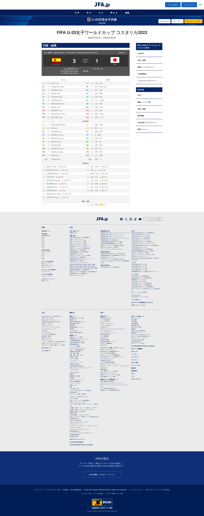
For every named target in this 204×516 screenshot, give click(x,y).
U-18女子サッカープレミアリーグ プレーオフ (143, 243)
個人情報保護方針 (76, 490)
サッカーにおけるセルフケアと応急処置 (80, 390)
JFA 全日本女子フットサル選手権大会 (141, 278)
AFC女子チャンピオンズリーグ (140, 256)
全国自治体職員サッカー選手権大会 (79, 252)
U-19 (43, 240)
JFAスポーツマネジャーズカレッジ (109, 364)
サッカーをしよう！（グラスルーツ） (52, 316)
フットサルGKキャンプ (106, 331)
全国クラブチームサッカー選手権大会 (80, 248)
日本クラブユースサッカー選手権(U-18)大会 (112, 245)
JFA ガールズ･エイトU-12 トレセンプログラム (112, 329)
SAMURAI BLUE (46, 235)
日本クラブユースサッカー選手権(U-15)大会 (112, 259)
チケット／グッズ (136, 365)
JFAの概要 (134, 320)
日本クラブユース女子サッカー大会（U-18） (143, 254)
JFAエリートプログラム (106, 323)
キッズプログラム (46, 332)
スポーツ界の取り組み (75, 420)
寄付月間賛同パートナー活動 (107, 376)
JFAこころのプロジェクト (107, 358)
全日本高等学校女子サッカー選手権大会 (142, 249)
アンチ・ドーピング (75, 383)
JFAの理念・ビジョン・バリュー (102, 474)
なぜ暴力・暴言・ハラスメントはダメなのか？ (82, 409)
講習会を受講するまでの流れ (77, 342)
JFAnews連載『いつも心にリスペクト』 (80, 415)
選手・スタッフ (177, 21)
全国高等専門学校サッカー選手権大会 (80, 270)
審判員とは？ (73, 320)
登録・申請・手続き (136, 327)
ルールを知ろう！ (136, 299)
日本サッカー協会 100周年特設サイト (141, 336)
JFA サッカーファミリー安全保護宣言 (80, 400)
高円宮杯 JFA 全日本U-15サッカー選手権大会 (113, 253)
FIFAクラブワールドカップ (77, 275)
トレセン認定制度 (105, 320)
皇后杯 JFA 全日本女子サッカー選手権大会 (143, 233)
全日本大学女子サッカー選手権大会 (141, 238)
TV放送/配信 (142, 74)
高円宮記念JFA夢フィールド (107, 341)
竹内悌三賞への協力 (105, 360)
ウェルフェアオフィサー (76, 424)
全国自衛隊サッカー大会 (76, 253)
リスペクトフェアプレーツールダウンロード (81, 433)
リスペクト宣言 (74, 398)
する (101, 13)
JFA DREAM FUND (136, 341)
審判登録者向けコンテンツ (77, 327)
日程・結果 (142, 60)
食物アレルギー (74, 385)
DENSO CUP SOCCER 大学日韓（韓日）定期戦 (82, 264)
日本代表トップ (46, 231)
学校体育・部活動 (46, 336)
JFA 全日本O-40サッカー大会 (139, 264)
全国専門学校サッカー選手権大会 (78, 273)
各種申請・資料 (74, 357)
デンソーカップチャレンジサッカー (79, 262)
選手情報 (141, 116)
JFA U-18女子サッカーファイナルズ (141, 240)
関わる (114, 13)
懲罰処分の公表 (74, 436)
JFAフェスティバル (47, 339)
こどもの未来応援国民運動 (107, 362)
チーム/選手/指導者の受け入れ (108, 388)
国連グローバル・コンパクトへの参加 (110, 375)
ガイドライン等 (74, 369)
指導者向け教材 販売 (75, 351)
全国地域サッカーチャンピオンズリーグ (80, 246)
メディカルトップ (74, 372)
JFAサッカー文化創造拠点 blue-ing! (141, 302)
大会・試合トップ (74, 231)
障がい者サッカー (46, 338)
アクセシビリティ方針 (53, 490)
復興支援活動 (103, 369)
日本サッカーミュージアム (139, 305)
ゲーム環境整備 (104, 336)
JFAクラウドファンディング (77, 439)
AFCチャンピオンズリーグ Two (78, 243)
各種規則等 (134, 371)
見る (89, 13)
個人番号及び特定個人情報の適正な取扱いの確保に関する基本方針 (105, 490)
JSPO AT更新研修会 (75, 381)
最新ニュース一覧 (144, 102)
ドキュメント (134, 359)
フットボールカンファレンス (77, 348)
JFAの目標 (134, 321)
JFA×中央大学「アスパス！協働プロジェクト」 (112, 357)
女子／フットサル (46, 267)
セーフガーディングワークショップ (79, 429)
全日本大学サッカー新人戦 (77, 261)
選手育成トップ (104, 316)
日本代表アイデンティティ (147, 122)
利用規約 (66, 490)
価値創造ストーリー (136, 332)
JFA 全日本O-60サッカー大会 (139, 268)
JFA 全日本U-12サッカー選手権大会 (110, 267)
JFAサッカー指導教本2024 (77, 350)
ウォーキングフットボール (49, 329)
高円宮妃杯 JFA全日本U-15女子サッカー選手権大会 (145, 245)
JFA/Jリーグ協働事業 (105, 343)
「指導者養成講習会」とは (77, 340)
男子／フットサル (46, 263)
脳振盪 (71, 374)
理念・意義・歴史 (74, 353)
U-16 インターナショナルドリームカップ (111, 249)
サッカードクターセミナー (77, 379)
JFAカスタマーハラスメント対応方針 (157, 490)
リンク (133, 376)
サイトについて (39, 490)
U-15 (43, 247)
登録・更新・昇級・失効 (76, 355)
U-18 (43, 242)
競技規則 (72, 329)
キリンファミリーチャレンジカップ (51, 327)
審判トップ (73, 316)
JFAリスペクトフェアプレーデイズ (79, 422)
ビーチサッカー (46, 271)
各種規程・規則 (135, 325)
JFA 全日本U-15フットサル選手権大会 (142, 285)
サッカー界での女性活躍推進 (107, 353)
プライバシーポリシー (136, 490)
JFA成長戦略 (134, 323)
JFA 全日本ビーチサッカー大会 (140, 297)
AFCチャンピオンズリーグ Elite (78, 241)
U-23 (43, 237)
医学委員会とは (74, 392)
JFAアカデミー (104, 338)
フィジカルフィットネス (76, 362)
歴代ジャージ (142, 129)
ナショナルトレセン (105, 321)
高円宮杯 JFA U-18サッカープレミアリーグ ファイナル (115, 233)
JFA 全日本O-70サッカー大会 (139, 269)
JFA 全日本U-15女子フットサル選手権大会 (143, 287)
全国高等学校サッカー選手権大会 (109, 240)
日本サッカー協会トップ (137, 316)
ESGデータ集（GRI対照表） (138, 331)
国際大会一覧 (73, 233)
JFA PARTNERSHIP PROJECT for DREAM (81, 445)
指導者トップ (73, 335)
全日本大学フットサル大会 (139, 281)
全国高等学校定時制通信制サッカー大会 (111, 243)
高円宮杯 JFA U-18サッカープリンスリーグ (112, 236)
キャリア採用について (113, 493)
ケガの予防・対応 (74, 388)
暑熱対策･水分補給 (75, 376)
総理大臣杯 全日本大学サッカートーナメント (81, 259)
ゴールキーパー (74, 360)
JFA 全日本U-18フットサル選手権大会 (142, 283)
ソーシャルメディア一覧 (153, 219)
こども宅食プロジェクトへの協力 (109, 371)
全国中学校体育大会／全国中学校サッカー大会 (113, 255)
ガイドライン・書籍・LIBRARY (78, 394)
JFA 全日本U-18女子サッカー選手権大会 (142, 242)
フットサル (134, 354)
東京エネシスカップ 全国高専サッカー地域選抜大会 (83, 271)
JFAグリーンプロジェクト (107, 349)
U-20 (43, 253)
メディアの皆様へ (98, 493)
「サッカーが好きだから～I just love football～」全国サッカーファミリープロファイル (54, 342)
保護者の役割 (73, 413)
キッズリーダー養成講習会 (49, 334)
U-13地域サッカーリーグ (107, 257)
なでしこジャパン (46, 252)
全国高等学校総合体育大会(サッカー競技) (112, 242)
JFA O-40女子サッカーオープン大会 (141, 236)
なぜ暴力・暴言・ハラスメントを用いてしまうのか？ (84, 407)
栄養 (71, 387)
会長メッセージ (135, 318)
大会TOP (141, 53)
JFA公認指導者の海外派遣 (76, 366)
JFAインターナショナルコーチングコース (81, 368)
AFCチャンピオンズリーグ (77, 239)
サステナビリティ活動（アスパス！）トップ (112, 347)
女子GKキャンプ (104, 327)
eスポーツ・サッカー (47, 276)
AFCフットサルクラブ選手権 (139, 292)
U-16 (43, 246)
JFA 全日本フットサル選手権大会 (140, 276)
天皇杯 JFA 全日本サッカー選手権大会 (80, 237)
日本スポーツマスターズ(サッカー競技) (80, 255)
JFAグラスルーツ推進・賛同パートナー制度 (53, 345)
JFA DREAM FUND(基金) (76, 442)
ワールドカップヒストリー (147, 80)
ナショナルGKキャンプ (106, 325)
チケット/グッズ (189, 5)
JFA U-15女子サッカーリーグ (139, 247)
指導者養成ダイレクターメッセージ (79, 339)
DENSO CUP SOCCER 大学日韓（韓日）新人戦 (82, 266)
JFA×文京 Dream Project (137, 340)
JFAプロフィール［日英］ (138, 343)
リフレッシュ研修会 (75, 346)
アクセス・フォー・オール (138, 338)
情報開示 (133, 329)
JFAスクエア (45, 330)
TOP (139, 95)
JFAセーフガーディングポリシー (78, 402)
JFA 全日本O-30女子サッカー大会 (140, 234)
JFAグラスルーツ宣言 (47, 318)
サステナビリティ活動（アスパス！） (141, 334)
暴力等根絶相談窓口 (75, 434)
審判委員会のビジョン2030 (77, 318)
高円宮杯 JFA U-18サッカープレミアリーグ (112, 234)
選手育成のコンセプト (106, 318)
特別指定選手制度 (105, 334)
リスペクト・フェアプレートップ (78, 397)
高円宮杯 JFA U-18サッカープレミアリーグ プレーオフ (115, 238)
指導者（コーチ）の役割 (76, 337)
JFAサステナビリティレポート (108, 373)
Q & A (133, 373)
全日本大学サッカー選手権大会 (78, 257)
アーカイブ (85, 493)
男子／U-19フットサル (48, 265)
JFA (101, 312)
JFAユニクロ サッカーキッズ (49, 320)
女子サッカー (134, 351)
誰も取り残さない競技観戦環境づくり (110, 351)
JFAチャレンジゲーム (47, 325)
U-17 (43, 244)
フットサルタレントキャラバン (108, 332)
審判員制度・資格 (74, 323)
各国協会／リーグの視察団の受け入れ (110, 390)
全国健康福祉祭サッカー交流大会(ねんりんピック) (145, 271)
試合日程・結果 (164, 21)
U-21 (43, 239)
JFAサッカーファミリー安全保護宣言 (110, 355)
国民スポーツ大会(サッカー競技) (78, 244)
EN (200, 5)
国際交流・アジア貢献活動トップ (109, 379)
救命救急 (72, 378)
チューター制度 (74, 359)
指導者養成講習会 (74, 344)
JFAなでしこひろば (47, 323)
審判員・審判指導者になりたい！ (78, 321)
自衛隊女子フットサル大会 (139, 279)
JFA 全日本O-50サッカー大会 (139, 266)
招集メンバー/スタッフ (146, 67)
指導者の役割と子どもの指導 (77, 411)
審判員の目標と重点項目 (76, 332)
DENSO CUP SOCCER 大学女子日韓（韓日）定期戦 (83, 268)
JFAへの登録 (173, 5)
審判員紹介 (73, 325)
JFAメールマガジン (136, 379)
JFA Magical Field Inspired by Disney (51, 321)
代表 (77, 13)
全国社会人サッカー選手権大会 (78, 250)
